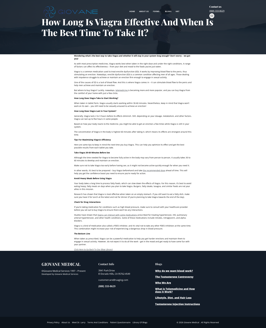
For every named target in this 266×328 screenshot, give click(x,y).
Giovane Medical (61, 264)
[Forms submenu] (160, 11)
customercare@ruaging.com (113, 279)
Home (132, 11)
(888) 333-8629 (216, 10)
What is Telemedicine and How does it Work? (175, 290)
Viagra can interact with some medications (117, 215)
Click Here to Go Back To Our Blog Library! (93, 249)
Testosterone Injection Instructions (177, 304)
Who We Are (163, 282)
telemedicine (122, 90)
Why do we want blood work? (174, 270)
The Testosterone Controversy (174, 276)
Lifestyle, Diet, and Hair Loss (173, 297)
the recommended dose (154, 170)
